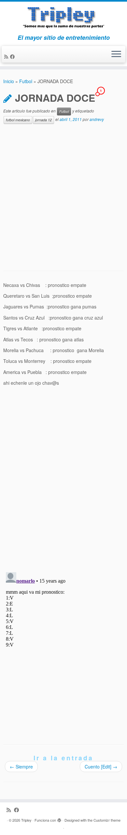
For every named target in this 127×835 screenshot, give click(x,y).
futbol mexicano (18, 119)
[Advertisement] (63, 197)
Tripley (26, 820)
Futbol (25, 81)
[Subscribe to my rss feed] (7, 56)
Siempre (21, 766)
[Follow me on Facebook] (13, 56)
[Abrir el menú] (116, 54)
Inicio (8, 81)
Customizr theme (106, 820)
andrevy (97, 119)
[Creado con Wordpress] (59, 818)
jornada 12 (43, 119)
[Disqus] (63, 482)
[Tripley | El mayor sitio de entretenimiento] (63, 18)
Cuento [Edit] (101, 766)
